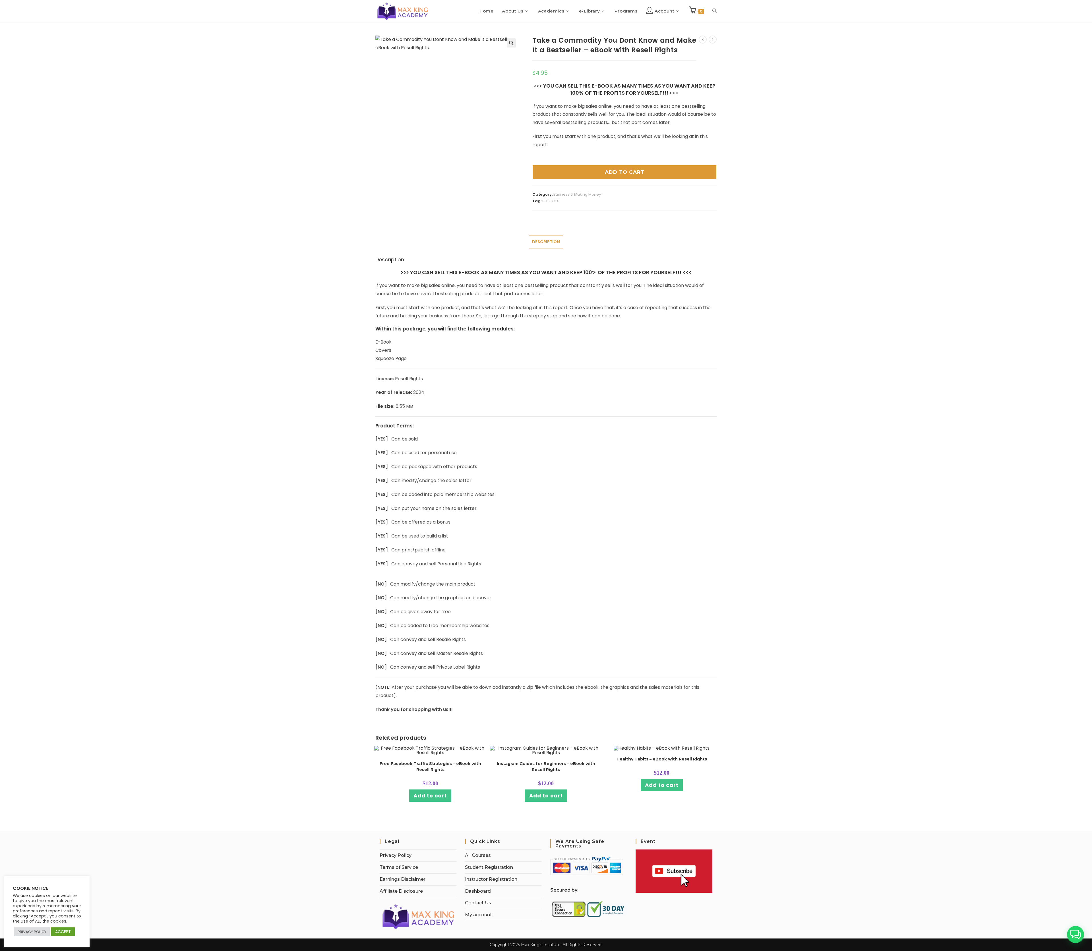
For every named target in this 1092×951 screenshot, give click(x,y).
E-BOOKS (550, 201)
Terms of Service (399, 867)
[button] (511, 42)
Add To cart (624, 172)
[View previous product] (703, 40)
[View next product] (713, 40)
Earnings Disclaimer (402, 879)
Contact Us (478, 902)
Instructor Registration (491, 879)
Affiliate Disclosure (401, 891)
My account (478, 914)
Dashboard (478, 891)
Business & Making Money (577, 194)
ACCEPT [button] (63, 932)
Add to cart (430, 795)
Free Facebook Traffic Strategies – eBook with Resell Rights (430, 766)
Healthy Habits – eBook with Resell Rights (662, 759)
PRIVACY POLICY (32, 932)
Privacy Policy (395, 855)
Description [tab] (546, 242)
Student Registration (489, 867)
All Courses (478, 855)
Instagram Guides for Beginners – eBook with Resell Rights (546, 766)
